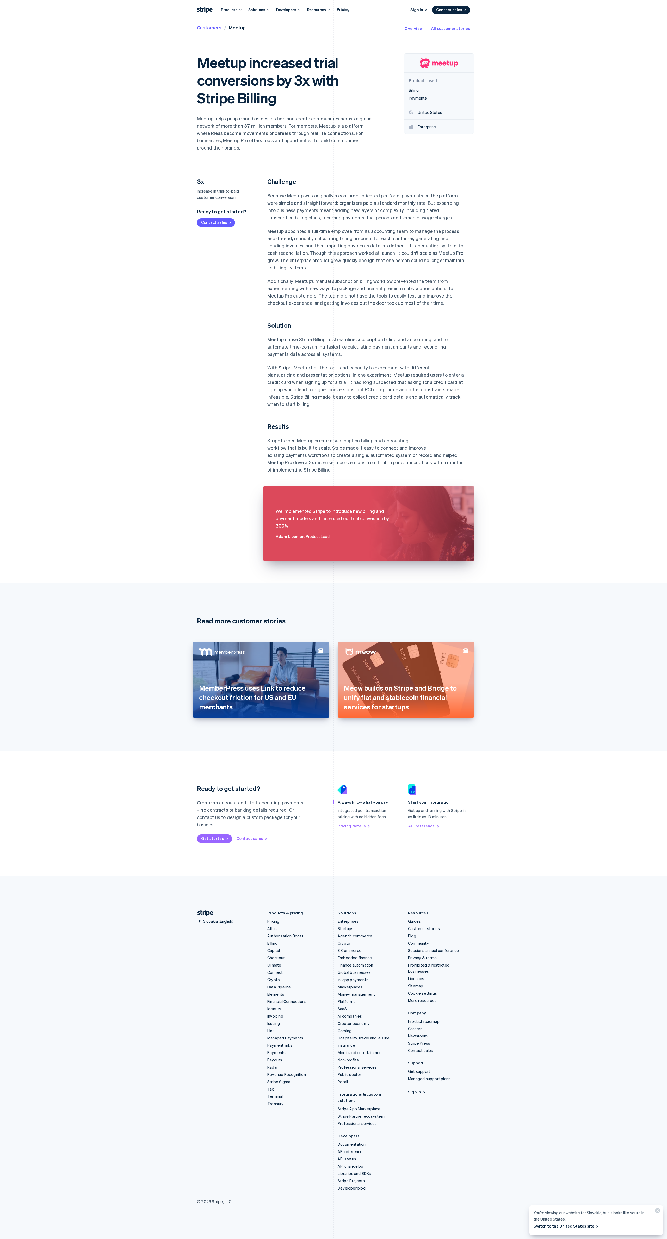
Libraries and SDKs (354, 1173)
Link (271, 1030)
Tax (270, 1089)
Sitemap (415, 985)
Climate (274, 965)
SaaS (342, 1008)
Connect (275, 972)
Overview (414, 28)
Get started (212, 838)
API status (347, 1158)
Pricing (343, 9)
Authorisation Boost (285, 935)
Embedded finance (355, 957)
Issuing (273, 1023)
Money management (356, 994)
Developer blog (352, 1188)
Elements (276, 994)
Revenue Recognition (286, 1074)
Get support (419, 1071)
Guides (414, 921)
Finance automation (355, 965)
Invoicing (275, 1016)
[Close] (657, 1211)
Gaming (344, 1030)
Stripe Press (419, 1043)
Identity (274, 1008)
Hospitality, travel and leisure (364, 1037)
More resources (422, 1000)
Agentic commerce (355, 935)
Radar (272, 1067)
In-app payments (353, 979)
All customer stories (450, 28)
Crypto (273, 979)
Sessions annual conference (433, 950)
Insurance (346, 1045)
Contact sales (449, 9)
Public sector (349, 1074)
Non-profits (348, 1059)
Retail (343, 1081)
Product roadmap (424, 1021)
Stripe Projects (351, 1180)
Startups (346, 928)
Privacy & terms (422, 957)
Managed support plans (429, 1078)
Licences (416, 978)
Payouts (274, 1059)
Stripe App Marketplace (359, 1108)
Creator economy (353, 1023)
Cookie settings (422, 993)
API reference (421, 825)
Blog (412, 935)
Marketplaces (350, 986)
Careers (415, 1028)
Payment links (280, 1045)
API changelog (350, 1166)
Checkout (276, 957)
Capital (273, 950)
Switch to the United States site (564, 1226)
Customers (209, 27)
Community (418, 943)
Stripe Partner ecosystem (361, 1116)
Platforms (347, 1001)
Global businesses (354, 972)
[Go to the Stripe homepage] (203, 913)
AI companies (350, 1016)
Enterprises (348, 921)
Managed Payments (285, 1037)
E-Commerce (349, 950)
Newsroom (418, 1035)
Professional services (357, 1067)
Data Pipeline (279, 986)
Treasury (275, 1103)
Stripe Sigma (278, 1081)
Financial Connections (286, 1001)
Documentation (352, 1144)
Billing (272, 943)
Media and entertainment (360, 1052)
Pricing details (352, 825)
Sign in (416, 9)
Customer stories (424, 928)
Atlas (272, 928)
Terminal (275, 1096)
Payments (276, 1052)
